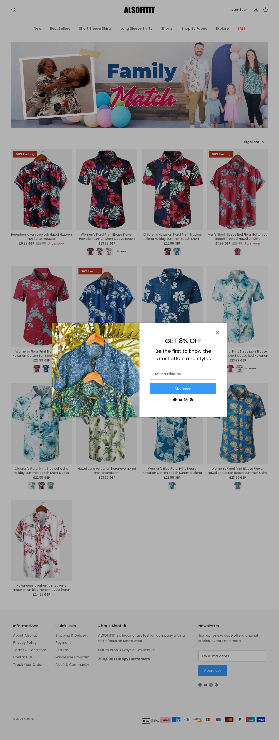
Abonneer (183, 388)
